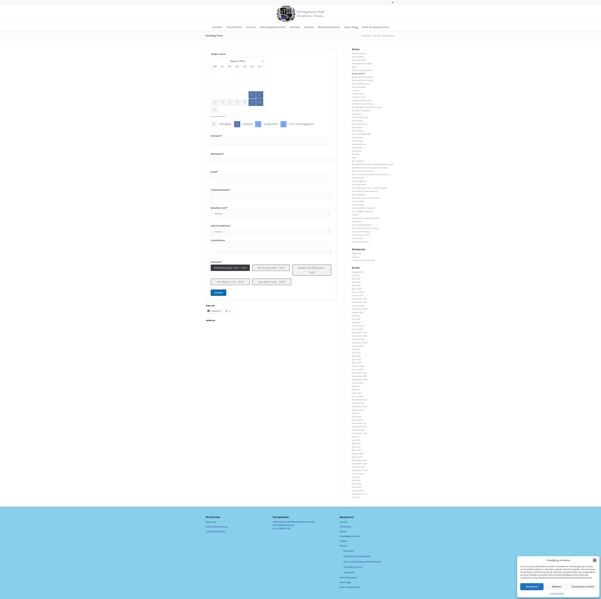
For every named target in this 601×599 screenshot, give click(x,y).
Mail (354, 157)
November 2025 (359, 302)
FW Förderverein (360, 124)
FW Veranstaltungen (361, 134)
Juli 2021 (356, 436)
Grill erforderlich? (220, 225)
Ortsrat (355, 214)
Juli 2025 (356, 315)
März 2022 (357, 416)
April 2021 (356, 446)
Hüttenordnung (359, 144)
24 (215, 102)
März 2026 (357, 288)
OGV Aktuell (357, 177)
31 (215, 109)
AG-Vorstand (358, 56)
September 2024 (359, 342)
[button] (594, 560)
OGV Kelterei (358, 201)
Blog (354, 66)
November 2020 (359, 463)
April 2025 (356, 322)
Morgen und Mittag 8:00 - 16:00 (312, 270)
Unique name (218, 53)
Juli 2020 (356, 477)
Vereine (343, 545)
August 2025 (357, 312)
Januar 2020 (357, 490)
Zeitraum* (216, 261)
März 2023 (357, 393)
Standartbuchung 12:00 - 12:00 (230, 267)
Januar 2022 (357, 419)
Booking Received (360, 83)
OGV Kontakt (358, 204)
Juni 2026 (356, 278)
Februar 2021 (358, 453)
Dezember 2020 (359, 460)
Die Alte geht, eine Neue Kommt (367, 107)
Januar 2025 (357, 329)
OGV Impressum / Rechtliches (366, 198)
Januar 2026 (357, 295)
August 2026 (357, 272)
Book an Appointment (362, 70)
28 (245, 102)
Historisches (358, 137)
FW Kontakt (357, 130)
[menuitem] (217, 27)
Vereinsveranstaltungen (363, 260)
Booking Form (214, 35)
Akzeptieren (532, 586)
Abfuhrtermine (359, 53)
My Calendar (358, 161)
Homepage (357, 140)
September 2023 (359, 379)
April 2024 (356, 359)
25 (222, 102)
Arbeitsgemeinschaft (349, 536)
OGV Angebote (359, 181)
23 (260, 95)
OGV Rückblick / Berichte (363, 208)
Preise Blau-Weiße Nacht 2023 (366, 218)
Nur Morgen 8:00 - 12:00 (271, 267)
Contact (355, 90)
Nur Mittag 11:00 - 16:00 (230, 281)
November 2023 (359, 376)
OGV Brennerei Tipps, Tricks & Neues (369, 188)
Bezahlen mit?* (219, 207)
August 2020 (357, 473)
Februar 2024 (358, 366)
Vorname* (216, 135)
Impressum (357, 147)
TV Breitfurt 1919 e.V (361, 235)
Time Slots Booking (361, 231)
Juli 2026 (356, 275)
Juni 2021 (356, 440)
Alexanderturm (359, 60)
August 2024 (357, 345)
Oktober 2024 (358, 339)
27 (237, 102)
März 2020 (357, 487)
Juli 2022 (356, 413)
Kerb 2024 (356, 151)
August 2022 (357, 409)
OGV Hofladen (359, 194)
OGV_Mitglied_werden (362, 211)
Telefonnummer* (220, 189)
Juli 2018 (356, 497)
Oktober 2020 (358, 466)
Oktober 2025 (358, 305)
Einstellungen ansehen (583, 586)
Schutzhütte (345, 526)
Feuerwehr (357, 114)
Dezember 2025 (359, 298)
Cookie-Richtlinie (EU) (362, 100)
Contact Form (358, 93)
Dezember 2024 (359, 332)
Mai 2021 (356, 443)
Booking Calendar (221, 116)
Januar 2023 (357, 396)
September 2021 (359, 433)
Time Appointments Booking (365, 228)
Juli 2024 (356, 349)
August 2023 (357, 382)
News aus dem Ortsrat (362, 171)
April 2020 (356, 483)
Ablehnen (556, 586)
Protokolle (357, 221)
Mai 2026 (356, 282)
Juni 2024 (356, 352)
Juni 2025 (356, 319)
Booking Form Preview (362, 77)
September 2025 (359, 308)
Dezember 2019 (359, 493)
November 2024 (359, 335)
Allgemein (356, 253)
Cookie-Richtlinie (556, 593)
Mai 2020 (356, 480)
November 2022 (359, 399)
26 (230, 102)
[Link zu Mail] (392, 2)
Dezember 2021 (359, 423)
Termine (343, 521)
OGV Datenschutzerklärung (365, 191)
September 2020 (359, 470)
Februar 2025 (358, 325)
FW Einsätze (357, 120)
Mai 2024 (356, 356)
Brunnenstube (359, 87)
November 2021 (359, 426)
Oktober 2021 (358, 429)
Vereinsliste (357, 238)
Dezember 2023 (359, 372)
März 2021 (357, 450)
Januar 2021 (357, 456)
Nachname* (217, 153)
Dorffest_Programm (361, 110)
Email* (214, 171)
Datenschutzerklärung (362, 103)
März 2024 (357, 362)
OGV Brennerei (359, 184)
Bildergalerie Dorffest (362, 63)
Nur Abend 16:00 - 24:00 (272, 281)
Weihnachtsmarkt (360, 241)
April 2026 (356, 285)
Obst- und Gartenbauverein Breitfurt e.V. (371, 174)
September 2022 (359, 406)
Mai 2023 (356, 389)
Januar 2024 (357, 369)
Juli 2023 (356, 386)
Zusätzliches (218, 240)
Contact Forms (358, 97)
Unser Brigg (345, 582)
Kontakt (355, 154)
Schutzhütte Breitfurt (362, 224)
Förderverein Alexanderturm (357, 556)
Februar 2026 (358, 292)
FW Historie (357, 127)
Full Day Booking (359, 117)
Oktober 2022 (358, 403)
